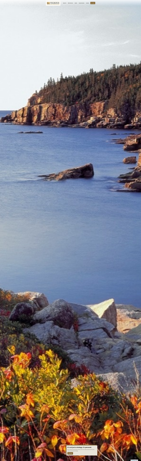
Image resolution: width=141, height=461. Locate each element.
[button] (65, 3)
